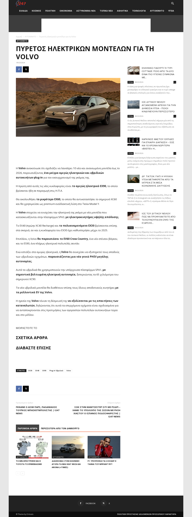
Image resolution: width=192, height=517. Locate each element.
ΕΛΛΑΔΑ (23, 10)
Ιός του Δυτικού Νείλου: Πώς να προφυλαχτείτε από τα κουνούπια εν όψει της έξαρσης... (159, 218)
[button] (172, 3)
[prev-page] (18, 473)
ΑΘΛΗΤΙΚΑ (122, 10)
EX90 (44, 370)
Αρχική (19, 36)
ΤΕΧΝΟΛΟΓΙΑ (139, 10)
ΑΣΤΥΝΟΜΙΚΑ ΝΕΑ (86, 10)
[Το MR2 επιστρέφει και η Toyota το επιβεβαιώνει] (32, 447)
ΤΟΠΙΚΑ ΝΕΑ (106, 10)
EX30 (30, 370)
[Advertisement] (96, 25)
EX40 (37, 370)
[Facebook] (19, 69)
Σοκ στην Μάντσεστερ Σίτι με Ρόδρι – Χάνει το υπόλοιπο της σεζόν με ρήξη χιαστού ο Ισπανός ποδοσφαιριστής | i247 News (96, 412)
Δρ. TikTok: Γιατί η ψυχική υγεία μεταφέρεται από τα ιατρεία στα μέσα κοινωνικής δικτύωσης (157, 181)
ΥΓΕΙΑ (171, 10)
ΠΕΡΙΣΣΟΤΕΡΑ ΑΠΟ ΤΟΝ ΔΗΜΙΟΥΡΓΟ (60, 428)
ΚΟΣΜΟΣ (36, 10)
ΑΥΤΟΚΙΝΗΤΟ (157, 10)
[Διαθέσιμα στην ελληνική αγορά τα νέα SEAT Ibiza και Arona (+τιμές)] (68, 447)
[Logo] (21, 3)
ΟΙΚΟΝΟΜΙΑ (66, 10)
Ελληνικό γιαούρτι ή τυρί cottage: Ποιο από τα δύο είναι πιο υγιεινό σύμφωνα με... (158, 72)
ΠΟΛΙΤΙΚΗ (50, 10)
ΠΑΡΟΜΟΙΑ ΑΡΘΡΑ (27, 428)
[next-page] (22, 473)
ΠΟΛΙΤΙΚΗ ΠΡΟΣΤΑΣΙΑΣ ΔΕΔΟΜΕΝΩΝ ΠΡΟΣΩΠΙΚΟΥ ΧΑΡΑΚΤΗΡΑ (146, 514)
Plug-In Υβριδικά (56, 370)
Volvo (68, 370)
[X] (26, 69)
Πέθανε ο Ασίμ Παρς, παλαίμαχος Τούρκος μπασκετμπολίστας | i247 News (37, 410)
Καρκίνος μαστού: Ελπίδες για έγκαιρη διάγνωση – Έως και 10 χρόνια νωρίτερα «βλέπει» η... (158, 144)
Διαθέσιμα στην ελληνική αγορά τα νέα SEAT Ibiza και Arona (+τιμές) (66, 464)
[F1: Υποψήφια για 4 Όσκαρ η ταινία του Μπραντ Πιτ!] (104, 447)
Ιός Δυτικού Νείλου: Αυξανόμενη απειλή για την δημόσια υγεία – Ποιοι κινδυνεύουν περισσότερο (159, 106)
